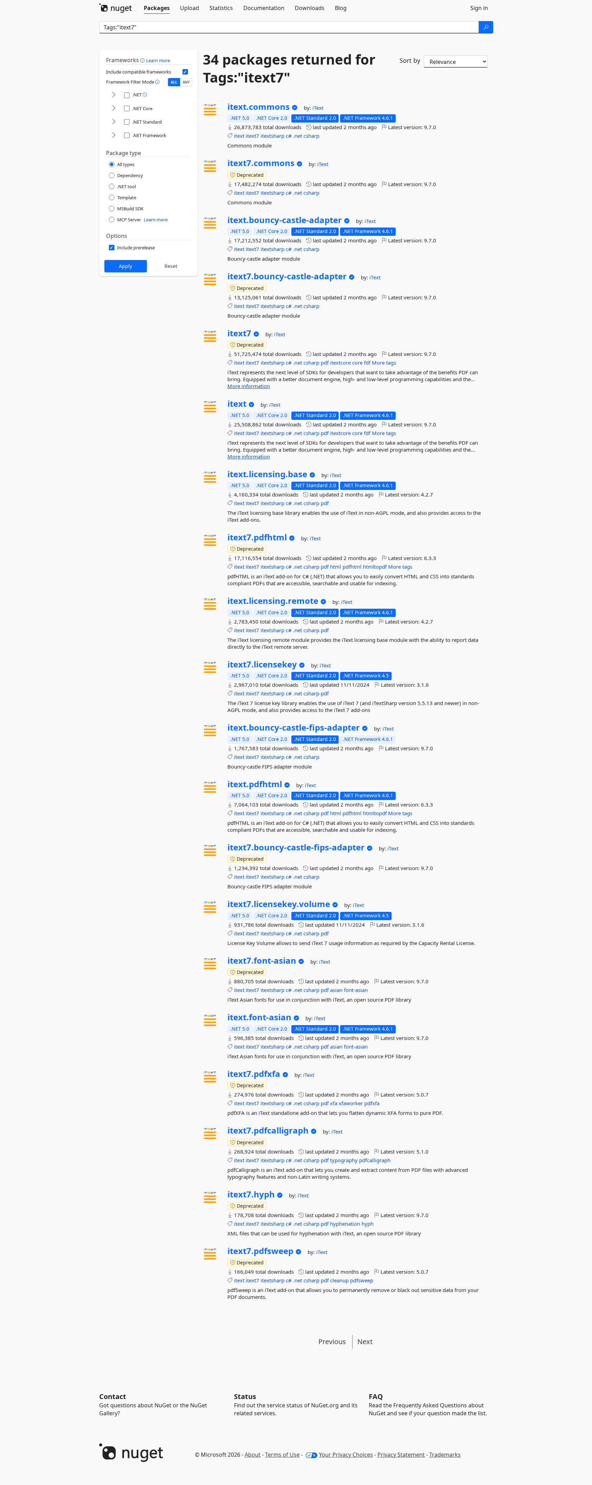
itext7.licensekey (262, 664)
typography (344, 1160)
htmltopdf (375, 566)
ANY (186, 82)
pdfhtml (351, 566)
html (335, 566)
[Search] (486, 27)
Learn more (158, 60)
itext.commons (258, 106)
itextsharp (272, 135)
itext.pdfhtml (254, 784)
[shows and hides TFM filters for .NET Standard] (113, 122)
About (253, 1454)
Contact (112, 1396)
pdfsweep (361, 1280)
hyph (367, 1223)
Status (245, 1396)
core (357, 362)
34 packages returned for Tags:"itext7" (289, 68)
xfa (333, 1103)
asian (336, 989)
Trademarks (445, 1454)
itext (239, 135)
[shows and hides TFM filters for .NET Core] (113, 108)
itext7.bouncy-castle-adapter (287, 276)
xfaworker (351, 1103)
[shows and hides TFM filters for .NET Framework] (113, 135)
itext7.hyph (251, 1194)
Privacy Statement (401, 1454)
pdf (325, 362)
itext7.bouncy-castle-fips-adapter (296, 847)
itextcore (340, 362)
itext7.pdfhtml (257, 537)
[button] (143, 60)
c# (289, 135)
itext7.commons (260, 163)
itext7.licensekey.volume (278, 904)
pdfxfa (371, 1103)
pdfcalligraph (375, 1160)
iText (317, 107)
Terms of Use (282, 1454)
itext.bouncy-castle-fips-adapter (293, 727)
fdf (367, 362)
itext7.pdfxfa (253, 1074)
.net (297, 135)
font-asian (356, 989)
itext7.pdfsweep (260, 1251)
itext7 (252, 135)
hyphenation (345, 1223)
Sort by (410, 60)
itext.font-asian (259, 1017)
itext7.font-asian (261, 960)
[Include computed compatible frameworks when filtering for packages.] (185, 71)
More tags (384, 362)
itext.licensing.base (267, 474)
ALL (174, 82)
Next (365, 1341)
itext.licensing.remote (272, 601)
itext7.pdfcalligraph (268, 1130)
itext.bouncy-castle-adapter (284, 220)
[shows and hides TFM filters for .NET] (113, 95)
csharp (311, 135)
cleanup (339, 1280)
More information (248, 386)
